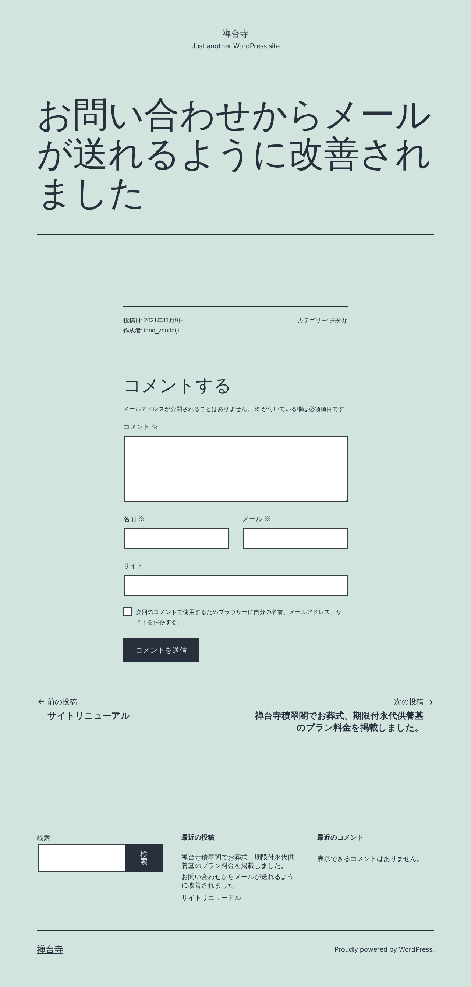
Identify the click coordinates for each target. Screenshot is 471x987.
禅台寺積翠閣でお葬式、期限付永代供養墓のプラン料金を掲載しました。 (237, 861)
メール (256, 519)
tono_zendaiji (161, 330)
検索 (43, 838)
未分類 (339, 320)
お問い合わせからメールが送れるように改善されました (237, 881)
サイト (133, 565)
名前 (134, 519)
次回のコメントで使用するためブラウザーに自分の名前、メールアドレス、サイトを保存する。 (239, 617)
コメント (140, 426)
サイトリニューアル (211, 897)
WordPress (415, 949)
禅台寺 (235, 33)
